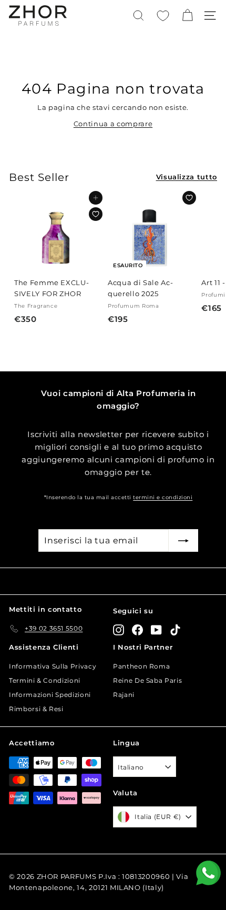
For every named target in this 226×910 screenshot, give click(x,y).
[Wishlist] (163, 16)
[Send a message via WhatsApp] (208, 873)
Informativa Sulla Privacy (52, 666)
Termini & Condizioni (44, 680)
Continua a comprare (113, 123)
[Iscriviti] (183, 540)
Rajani (124, 695)
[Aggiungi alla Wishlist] (95, 214)
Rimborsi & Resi (36, 709)
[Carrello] (187, 15)
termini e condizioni (162, 497)
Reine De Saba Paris (147, 680)
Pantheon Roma (141, 666)
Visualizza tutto (186, 177)
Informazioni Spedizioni (50, 695)
